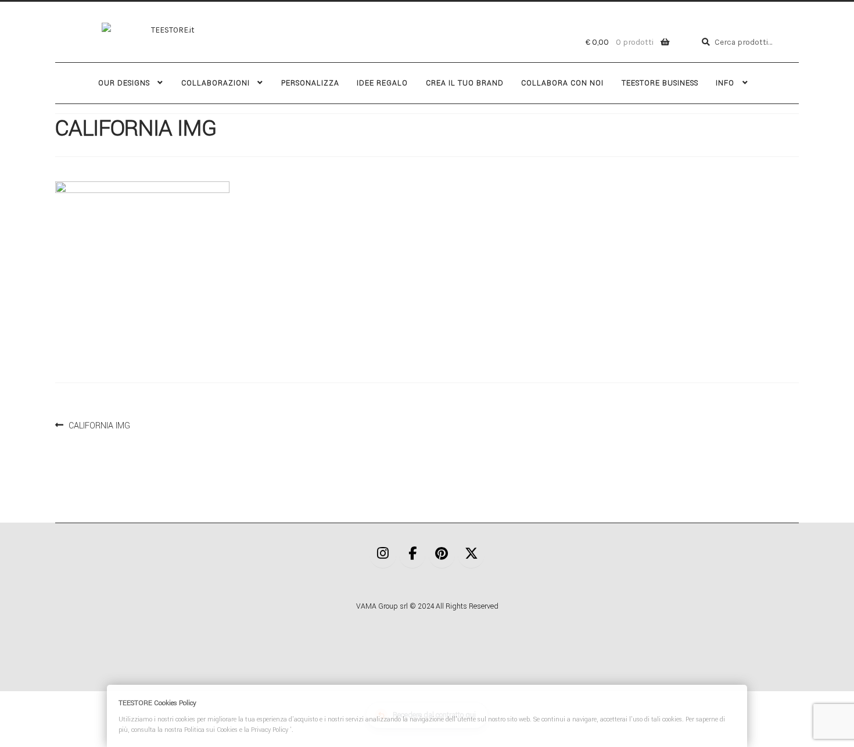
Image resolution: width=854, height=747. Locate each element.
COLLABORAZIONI (215, 83)
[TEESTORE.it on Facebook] (412, 555)
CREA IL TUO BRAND (465, 83)
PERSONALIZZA (310, 83)
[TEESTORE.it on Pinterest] (442, 555)
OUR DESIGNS (124, 83)
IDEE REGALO (382, 83)
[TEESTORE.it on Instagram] (382, 555)
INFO (725, 83)
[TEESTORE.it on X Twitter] (471, 555)
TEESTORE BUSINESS (660, 83)
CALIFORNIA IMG (99, 424)
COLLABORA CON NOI (562, 83)
